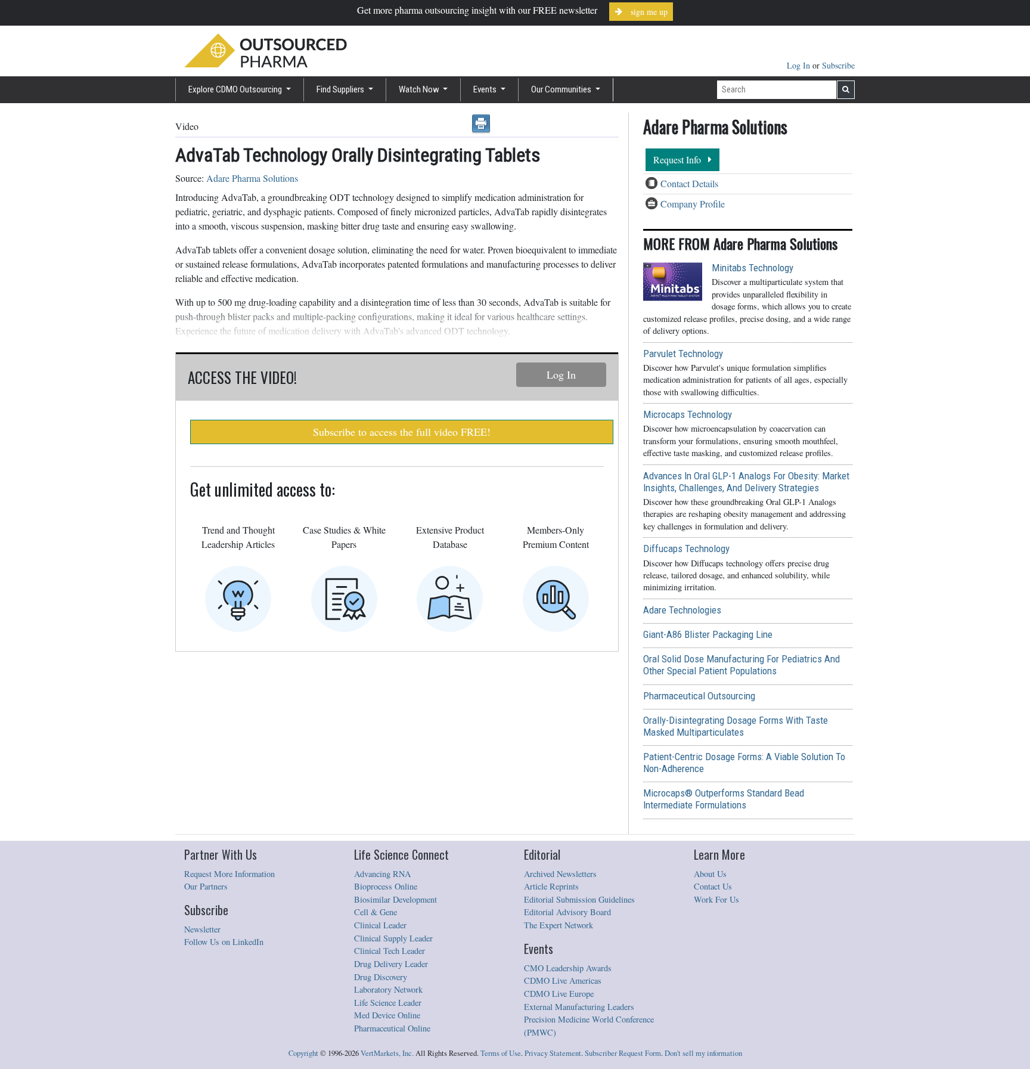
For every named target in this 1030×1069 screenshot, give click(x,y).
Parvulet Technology (683, 354)
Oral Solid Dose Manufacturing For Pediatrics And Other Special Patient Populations (741, 665)
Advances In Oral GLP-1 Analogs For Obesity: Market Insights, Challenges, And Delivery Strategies (746, 482)
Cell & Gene (375, 912)
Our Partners (206, 886)
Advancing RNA (382, 873)
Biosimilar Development (395, 899)
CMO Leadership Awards (568, 968)
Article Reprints (551, 886)
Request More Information (229, 873)
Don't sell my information (703, 1053)
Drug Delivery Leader (391, 963)
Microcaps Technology (687, 414)
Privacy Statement (553, 1053)
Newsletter (202, 929)
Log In (799, 65)
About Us (710, 873)
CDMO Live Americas (562, 980)
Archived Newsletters (560, 873)
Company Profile (692, 203)
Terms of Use (500, 1053)
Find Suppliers (341, 89)
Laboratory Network (388, 989)
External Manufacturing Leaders (579, 1006)
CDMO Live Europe (559, 993)
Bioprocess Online (385, 886)
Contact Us (713, 886)
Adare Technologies (682, 610)
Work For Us (716, 899)
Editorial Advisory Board (567, 912)
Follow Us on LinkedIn (223, 941)
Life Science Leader (387, 1002)
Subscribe (838, 65)
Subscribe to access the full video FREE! (402, 431)
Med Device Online (387, 1015)
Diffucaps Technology (686, 548)
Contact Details (689, 183)
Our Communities (562, 89)
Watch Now (420, 89)
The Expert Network (558, 925)
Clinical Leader (380, 925)
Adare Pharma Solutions (252, 178)
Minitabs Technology (752, 268)
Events (485, 89)
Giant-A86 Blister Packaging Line (707, 634)
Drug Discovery (380, 977)
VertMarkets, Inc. (387, 1053)
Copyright (303, 1053)
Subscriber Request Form (623, 1053)
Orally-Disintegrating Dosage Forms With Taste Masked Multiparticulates (735, 726)
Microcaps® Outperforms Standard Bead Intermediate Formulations (723, 799)
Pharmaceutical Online (392, 1028)
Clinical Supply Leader (393, 938)
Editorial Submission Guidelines (579, 899)
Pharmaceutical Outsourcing (699, 696)
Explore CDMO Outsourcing (236, 89)
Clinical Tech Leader (389, 950)
